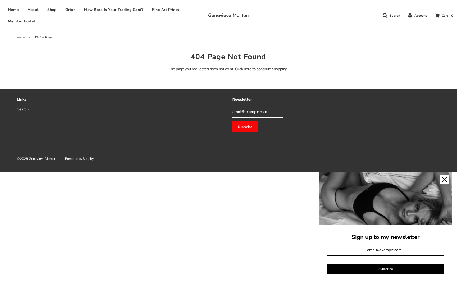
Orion (70, 9)
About (33, 9)
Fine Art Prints (165, 9)
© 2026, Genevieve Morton (36, 159)
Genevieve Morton (228, 15)
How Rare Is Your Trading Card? (113, 9)
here (248, 69)
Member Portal (21, 21)
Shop (52, 9)
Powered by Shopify (79, 159)
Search (23, 109)
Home (13, 9)
